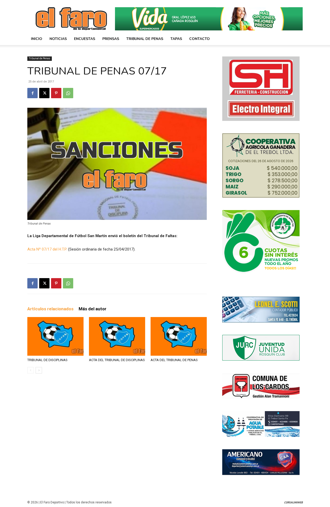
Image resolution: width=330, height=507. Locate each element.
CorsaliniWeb (293, 502)
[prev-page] (30, 370)
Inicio (36, 38)
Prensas (110, 38)
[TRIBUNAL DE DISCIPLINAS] (55, 336)
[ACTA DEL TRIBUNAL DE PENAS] (179, 336)
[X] (44, 93)
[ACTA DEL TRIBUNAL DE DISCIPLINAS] (117, 336)
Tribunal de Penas (144, 38)
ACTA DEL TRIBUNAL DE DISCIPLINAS (117, 360)
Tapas (176, 38)
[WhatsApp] (68, 93)
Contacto (199, 38)
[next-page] (39, 370)
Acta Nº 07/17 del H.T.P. (47, 249)
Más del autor (92, 308)
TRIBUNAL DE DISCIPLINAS (47, 360)
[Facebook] (32, 93)
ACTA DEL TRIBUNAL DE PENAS (174, 360)
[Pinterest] (56, 93)
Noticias (58, 38)
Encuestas (84, 38)
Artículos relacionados (50, 308)
